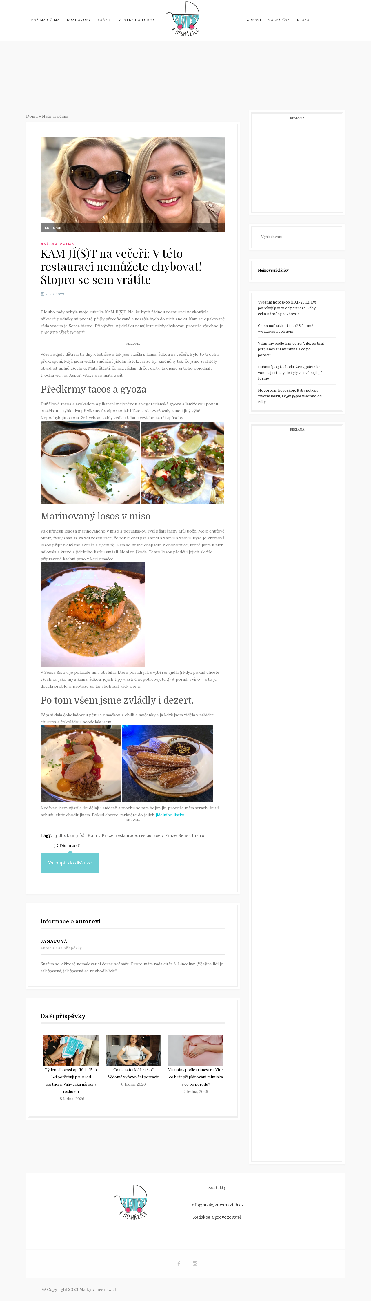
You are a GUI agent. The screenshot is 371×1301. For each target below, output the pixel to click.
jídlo (60, 835)
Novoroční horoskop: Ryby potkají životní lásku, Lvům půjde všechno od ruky (290, 396)
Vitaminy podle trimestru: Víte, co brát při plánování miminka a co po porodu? (195, 1077)
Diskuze (69, 845)
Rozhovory (79, 19)
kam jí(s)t (76, 835)
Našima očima (45, 19)
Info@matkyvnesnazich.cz (217, 1205)
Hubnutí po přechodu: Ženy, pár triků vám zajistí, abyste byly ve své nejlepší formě (290, 373)
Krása (303, 19)
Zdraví (254, 19)
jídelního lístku (169, 814)
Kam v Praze (100, 835)
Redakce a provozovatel (217, 1217)
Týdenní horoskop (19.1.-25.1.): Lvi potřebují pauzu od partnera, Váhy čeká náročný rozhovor (287, 308)
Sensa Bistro (191, 835)
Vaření (105, 19)
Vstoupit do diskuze (70, 863)
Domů (32, 116)
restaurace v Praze (158, 835)
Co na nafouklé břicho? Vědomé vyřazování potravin (285, 329)
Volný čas (279, 19)
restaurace (126, 835)
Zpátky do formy (137, 19)
